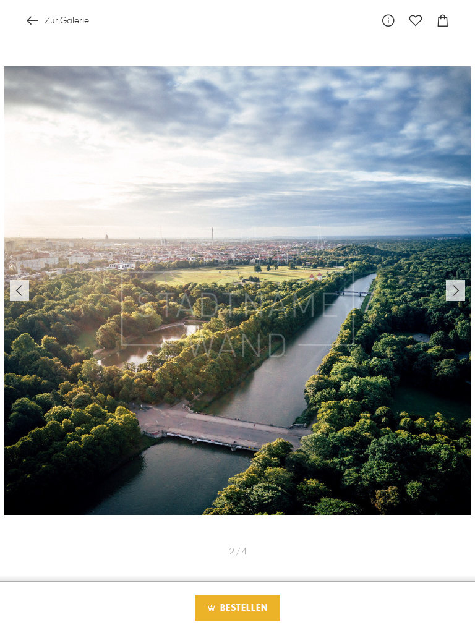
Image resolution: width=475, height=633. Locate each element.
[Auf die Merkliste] (415, 20)
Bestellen (242, 608)
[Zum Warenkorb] (442, 20)
